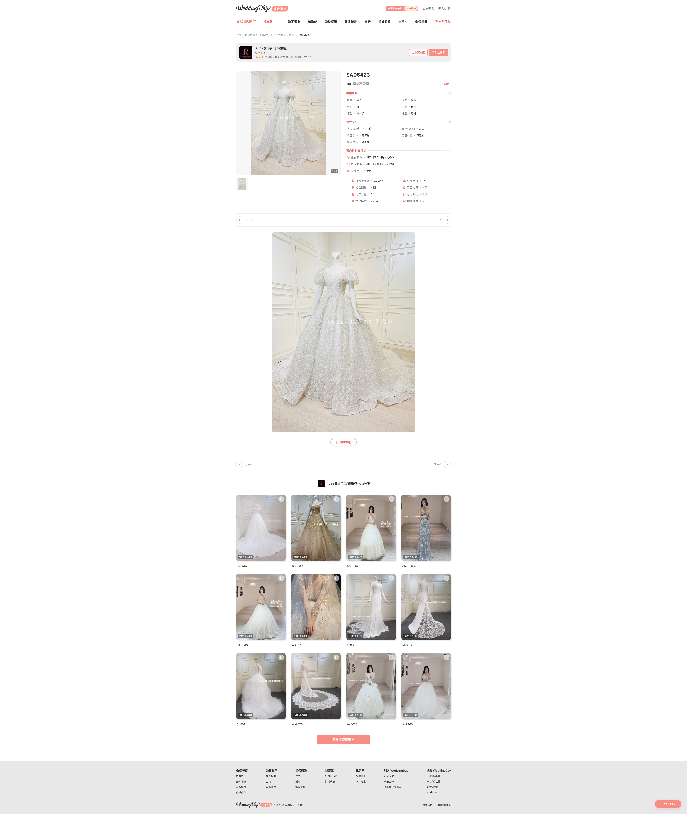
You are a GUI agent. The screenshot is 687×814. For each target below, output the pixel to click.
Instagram (432, 786)
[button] (398, 93)
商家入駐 (389, 776)
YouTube (432, 792)
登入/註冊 (444, 8)
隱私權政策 (444, 804)
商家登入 (428, 8)
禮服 (291, 35)
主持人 (269, 781)
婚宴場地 (271, 776)
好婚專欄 (330, 781)
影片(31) (296, 57)
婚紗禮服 (250, 35)
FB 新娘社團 (433, 781)
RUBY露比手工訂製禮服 (272, 35)
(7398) (268, 57)
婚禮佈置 (271, 786)
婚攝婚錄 (241, 792)
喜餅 (297, 776)
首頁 (238, 35)
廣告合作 (389, 781)
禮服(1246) (281, 57)
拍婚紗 (240, 776)
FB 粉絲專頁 (433, 776)
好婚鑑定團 (331, 776)
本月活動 (445, 21)
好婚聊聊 (361, 776)
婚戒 (297, 781)
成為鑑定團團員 (392, 786)
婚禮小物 (300, 786)
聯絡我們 (428, 804)
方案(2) (308, 57)
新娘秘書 (241, 786)
